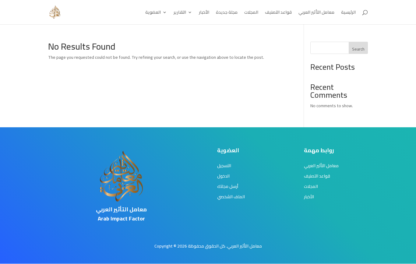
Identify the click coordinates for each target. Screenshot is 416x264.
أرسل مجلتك (227, 186)
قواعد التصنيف (278, 13)
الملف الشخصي (231, 197)
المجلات (251, 13)
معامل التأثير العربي (316, 13)
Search (358, 49)
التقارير (180, 13)
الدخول (223, 176)
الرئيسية (348, 13)
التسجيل (224, 166)
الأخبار (204, 13)
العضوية (153, 13)
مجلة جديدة (227, 13)
